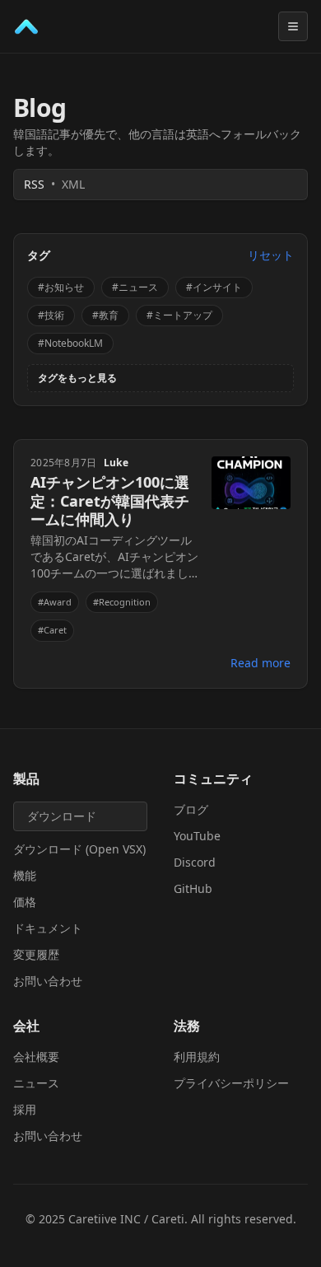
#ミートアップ (179, 315)
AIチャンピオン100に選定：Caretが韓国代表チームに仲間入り (109, 500)
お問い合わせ (47, 981)
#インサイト (214, 287)
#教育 (105, 315)
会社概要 (36, 1056)
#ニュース (135, 287)
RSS (54, 184)
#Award (55, 602)
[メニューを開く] (293, 26)
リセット (271, 255)
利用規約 (197, 1056)
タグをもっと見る (77, 378)
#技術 (51, 315)
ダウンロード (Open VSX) (79, 849)
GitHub (193, 888)
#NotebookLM (70, 343)
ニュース (36, 1083)
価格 (24, 901)
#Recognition (122, 602)
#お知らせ (61, 287)
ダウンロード (61, 816)
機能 (24, 875)
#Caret (52, 630)
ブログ (191, 809)
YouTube (197, 836)
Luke (116, 463)
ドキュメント (47, 928)
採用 (24, 1109)
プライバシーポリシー (231, 1083)
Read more (260, 663)
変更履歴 (36, 954)
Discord (195, 862)
